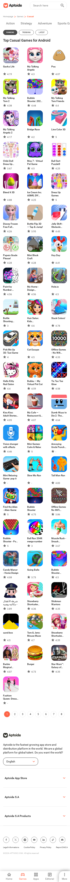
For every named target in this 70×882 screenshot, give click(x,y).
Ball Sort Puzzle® (55, 162)
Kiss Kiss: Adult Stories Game (10, 414)
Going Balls (33, 569)
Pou (53, 66)
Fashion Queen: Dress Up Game (10, 697)
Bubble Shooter (31, 508)
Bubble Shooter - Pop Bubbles (10, 540)
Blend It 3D (9, 192)
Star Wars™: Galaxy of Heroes (57, 666)
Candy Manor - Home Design (10, 571)
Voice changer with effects (10, 446)
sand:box (8, 632)
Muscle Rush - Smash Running (58, 540)
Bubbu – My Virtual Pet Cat (35, 383)
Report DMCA (62, 847)
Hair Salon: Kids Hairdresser (33, 320)
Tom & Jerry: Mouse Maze (34, 634)
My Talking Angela (33, 68)
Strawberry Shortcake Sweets (57, 634)
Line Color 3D (58, 129)
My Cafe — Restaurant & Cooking (34, 414)
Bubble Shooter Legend (55, 571)
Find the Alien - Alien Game (10, 508)
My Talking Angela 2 (9, 131)
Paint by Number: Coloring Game (11, 288)
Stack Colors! (58, 318)
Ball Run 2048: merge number (35, 540)
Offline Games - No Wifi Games (58, 351)
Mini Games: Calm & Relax (34, 446)
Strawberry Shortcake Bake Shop (32, 603)
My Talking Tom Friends (57, 100)
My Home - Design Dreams (33, 288)
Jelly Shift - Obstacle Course (57, 226)
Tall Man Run (58, 475)
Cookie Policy (29, 847)
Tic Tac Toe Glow (57, 383)
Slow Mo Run (34, 475)
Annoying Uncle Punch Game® (58, 446)
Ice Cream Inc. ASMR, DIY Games (34, 194)
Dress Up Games (56, 194)
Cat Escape (33, 349)
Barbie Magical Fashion (7, 666)
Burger (30, 664)
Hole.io (55, 286)
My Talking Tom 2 (9, 100)
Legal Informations (11, 847)
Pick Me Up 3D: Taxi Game (10, 351)
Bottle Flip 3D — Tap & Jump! (35, 225)
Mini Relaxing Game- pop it (10, 477)
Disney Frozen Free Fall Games (10, 226)
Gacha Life (8, 66)
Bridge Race (33, 129)
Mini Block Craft (32, 257)
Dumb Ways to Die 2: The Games (59, 414)
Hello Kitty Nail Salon (8, 383)
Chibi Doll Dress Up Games (8, 163)
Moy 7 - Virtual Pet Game (35, 162)
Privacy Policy (45, 847)
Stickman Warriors (56, 603)
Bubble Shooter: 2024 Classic (34, 100)
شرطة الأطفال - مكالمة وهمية (10, 603)
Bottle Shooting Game (8, 320)
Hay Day (55, 255)
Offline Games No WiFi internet (58, 509)
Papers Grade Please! (10, 257)
